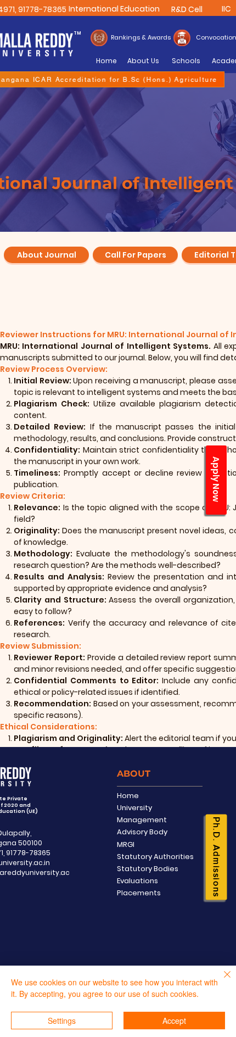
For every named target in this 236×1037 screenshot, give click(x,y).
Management (142, 820)
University (134, 807)
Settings (62, 1020)
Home (128, 795)
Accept (174, 1020)
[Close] (220, 981)
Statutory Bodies (147, 868)
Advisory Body (142, 832)
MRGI (125, 844)
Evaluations (137, 881)
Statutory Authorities (155, 856)
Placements (139, 893)
